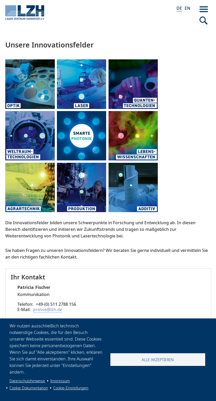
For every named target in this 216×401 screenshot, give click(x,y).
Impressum (60, 380)
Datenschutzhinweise (27, 380)
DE (179, 8)
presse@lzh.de (47, 309)
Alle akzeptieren (158, 359)
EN (187, 8)
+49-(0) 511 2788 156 (56, 304)
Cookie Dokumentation (28, 387)
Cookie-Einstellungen (70, 387)
